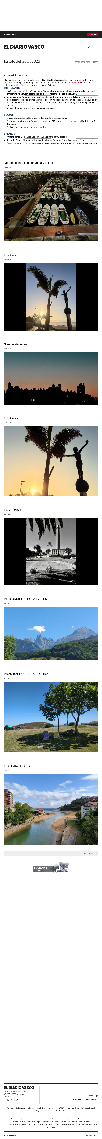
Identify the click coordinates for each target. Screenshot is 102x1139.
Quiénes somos (21, 1108)
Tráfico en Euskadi (85, 1122)
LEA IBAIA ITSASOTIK (19, 766)
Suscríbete (92, 34)
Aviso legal (31, 1108)
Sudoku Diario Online (64, 1119)
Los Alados (11, 255)
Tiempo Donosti (37, 1125)
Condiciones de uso (73, 1108)
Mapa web (39, 1111)
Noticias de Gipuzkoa (18, 1122)
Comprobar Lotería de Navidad (87, 1125)
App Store (78, 1099)
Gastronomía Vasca (29, 1119)
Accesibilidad (41, 1108)
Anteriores (89, 853)
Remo (54, 1119)
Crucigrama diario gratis (12, 1125)
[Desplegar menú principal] (96, 47)
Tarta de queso (87, 1119)
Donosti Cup (26, 1125)
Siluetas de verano (16, 344)
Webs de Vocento (91, 1135)
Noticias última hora (43, 1119)
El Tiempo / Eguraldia (59, 1122)
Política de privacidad (88, 1108)
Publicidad (30, 1111)
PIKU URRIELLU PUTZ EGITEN (25, 599)
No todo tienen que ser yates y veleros (29, 162)
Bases (95, 61)
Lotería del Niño (51, 1127)
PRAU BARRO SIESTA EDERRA (26, 673)
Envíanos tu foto (82, 61)
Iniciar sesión (89, 46)
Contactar (10, 1108)
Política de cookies (69, 1111)
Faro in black (12, 509)
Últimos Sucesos (15, 1119)
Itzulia (57, 1125)
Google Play (92, 1099)
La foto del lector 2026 (22, 61)
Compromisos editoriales (53, 1111)
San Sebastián (72, 1122)
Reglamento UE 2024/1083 (55, 1108)
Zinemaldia (77, 1119)
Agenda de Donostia (43, 1122)
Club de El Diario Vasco (68, 1125)
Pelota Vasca (31, 1122)
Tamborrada (49, 1125)
